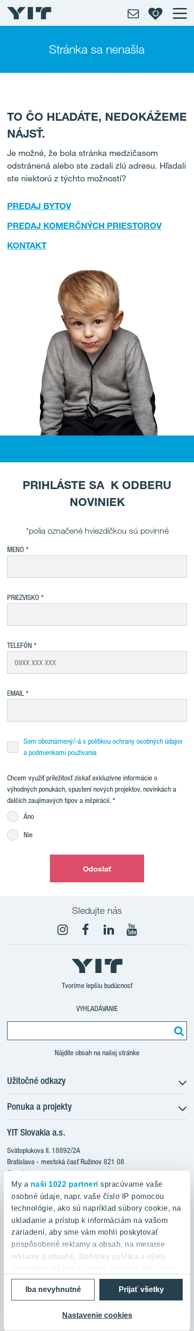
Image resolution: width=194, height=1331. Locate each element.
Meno (15, 549)
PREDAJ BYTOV (39, 206)
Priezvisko (23, 597)
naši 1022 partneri (64, 1184)
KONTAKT (27, 245)
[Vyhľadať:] (177, 1031)
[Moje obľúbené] (155, 13)
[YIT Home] (29, 13)
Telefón (19, 645)
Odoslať (97, 868)
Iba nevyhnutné (53, 1289)
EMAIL (15, 693)
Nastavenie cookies (97, 1315)
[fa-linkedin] (108, 929)
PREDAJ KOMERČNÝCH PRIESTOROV (84, 225)
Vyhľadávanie (97, 1008)
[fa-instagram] (62, 929)
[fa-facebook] (85, 929)
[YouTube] (131, 929)
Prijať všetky (141, 1289)
